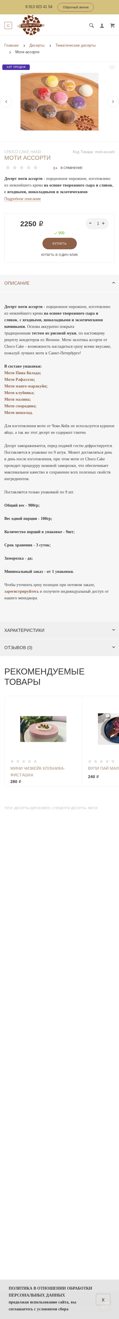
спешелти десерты (69, 808)
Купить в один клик (59, 254)
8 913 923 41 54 (38, 7)
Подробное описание (22, 199)
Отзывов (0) (18, 647)
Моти (10, 379)
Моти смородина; (20, 406)
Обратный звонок (76, 7)
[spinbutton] (97, 223)
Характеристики (24, 630)
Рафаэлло (25, 379)
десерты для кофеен (32, 808)
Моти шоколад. (18, 412)
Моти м (11, 386)
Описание (16, 283)
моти (93, 808)
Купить (60, 243)
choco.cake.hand (22, 152)
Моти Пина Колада (22, 373)
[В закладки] (112, 67)
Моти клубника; (19, 393)
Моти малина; (17, 399)
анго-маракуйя (32, 386)
